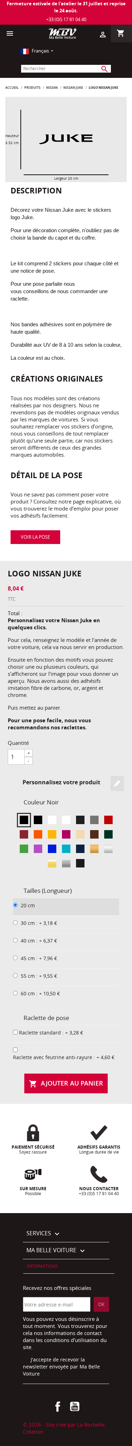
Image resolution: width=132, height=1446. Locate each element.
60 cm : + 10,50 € (40, 993)
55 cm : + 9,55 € (39, 975)
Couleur (41, 802)
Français (40, 51)
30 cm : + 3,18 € (39, 923)
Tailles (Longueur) (48, 890)
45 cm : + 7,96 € (39, 958)
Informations (42, 1266)
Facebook (58, 1406)
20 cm (28, 905)
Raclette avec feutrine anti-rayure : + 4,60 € (63, 1057)
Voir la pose (35, 537)
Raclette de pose (46, 1018)
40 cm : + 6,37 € (39, 940)
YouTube (75, 1406)
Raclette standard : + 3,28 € (51, 1032)
